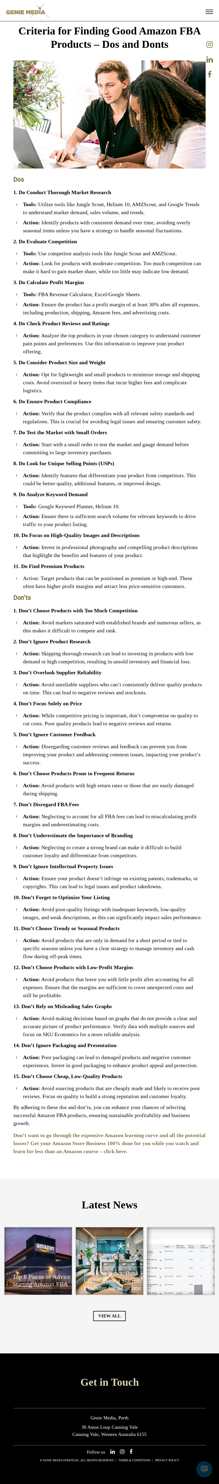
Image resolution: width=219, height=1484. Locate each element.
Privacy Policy (167, 1460)
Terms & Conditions (134, 1460)
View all (109, 1315)
